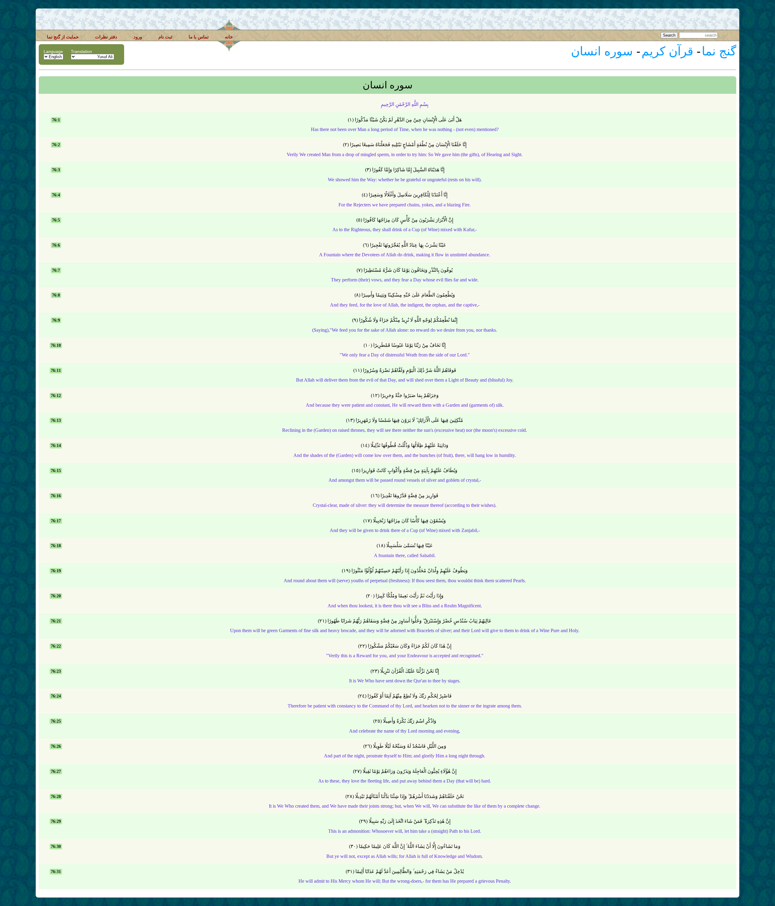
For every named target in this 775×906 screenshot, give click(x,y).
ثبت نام (165, 36)
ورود (138, 36)
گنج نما (719, 51)
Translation (81, 51)
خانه (229, 36)
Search (669, 35)
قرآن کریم (667, 51)
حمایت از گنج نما (63, 36)
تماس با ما (199, 36)
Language (53, 51)
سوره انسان (602, 51)
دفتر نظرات (106, 36)
